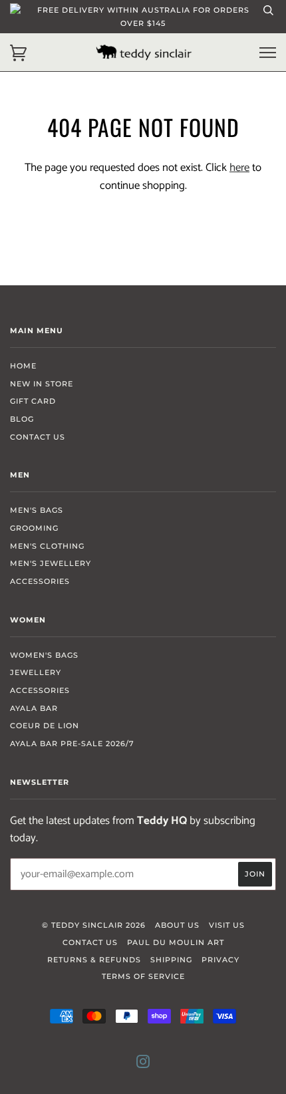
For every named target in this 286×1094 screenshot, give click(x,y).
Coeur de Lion (44, 725)
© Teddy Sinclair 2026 (94, 925)
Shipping (171, 959)
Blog (22, 419)
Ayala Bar (34, 708)
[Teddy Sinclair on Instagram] (143, 1064)
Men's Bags (36, 510)
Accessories (40, 581)
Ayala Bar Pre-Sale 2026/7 (72, 743)
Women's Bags (44, 655)
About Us (177, 925)
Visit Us (227, 925)
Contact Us (37, 437)
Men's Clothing (47, 546)
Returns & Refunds (94, 959)
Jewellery (35, 672)
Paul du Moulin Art (175, 942)
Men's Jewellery (50, 563)
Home (23, 365)
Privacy (220, 959)
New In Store (41, 383)
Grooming (34, 528)
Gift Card (33, 401)
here (239, 168)
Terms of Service (143, 976)
